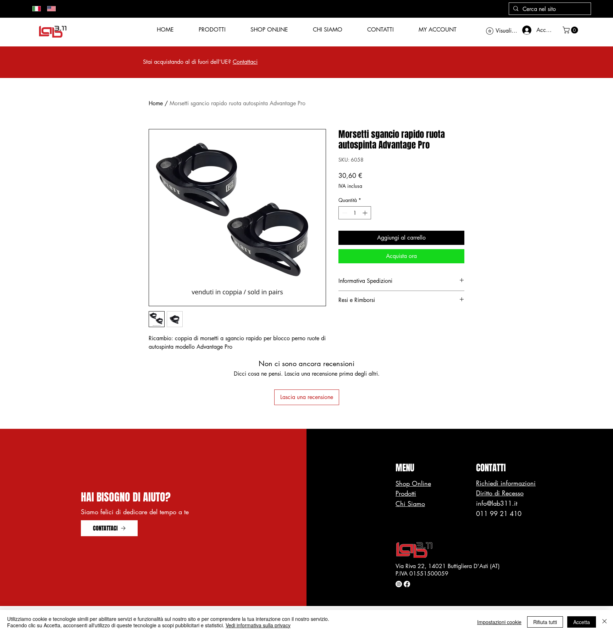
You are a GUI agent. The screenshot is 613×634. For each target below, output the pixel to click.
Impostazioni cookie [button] (499, 621)
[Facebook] (407, 584)
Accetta (581, 621)
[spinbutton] (354, 213)
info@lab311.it (496, 503)
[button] (571, 30)
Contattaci (245, 62)
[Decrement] (343, 213)
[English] (49, 8)
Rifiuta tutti (545, 621)
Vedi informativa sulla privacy (258, 625)
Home (156, 103)
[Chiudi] (604, 622)
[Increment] (365, 213)
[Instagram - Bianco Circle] (399, 584)
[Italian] (34, 8)
